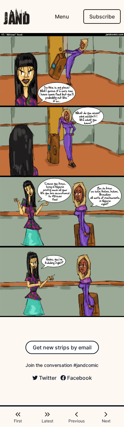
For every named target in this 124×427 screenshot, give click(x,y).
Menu (62, 16)
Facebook (79, 377)
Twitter (48, 377)
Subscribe (102, 16)
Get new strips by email (62, 347)
